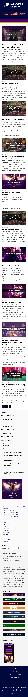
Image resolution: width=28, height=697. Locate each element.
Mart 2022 (5, 530)
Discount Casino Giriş (7, 440)
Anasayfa (3, 412)
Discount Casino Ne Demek (12, 229)
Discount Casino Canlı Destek (9, 422)
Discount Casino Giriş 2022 (12, 302)
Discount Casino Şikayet (11, 83)
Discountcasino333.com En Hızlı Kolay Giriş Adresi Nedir (13, 444)
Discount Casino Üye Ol (11, 266)
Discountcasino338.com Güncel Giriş (13, 455)
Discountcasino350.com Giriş (13, 120)
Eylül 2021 (5, 536)
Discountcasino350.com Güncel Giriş (13, 452)
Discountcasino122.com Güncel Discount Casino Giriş (14, 473)
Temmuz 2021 (6, 538)
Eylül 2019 (5, 541)
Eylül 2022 (5, 522)
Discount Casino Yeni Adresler (10, 449)
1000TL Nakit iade (7, 433)
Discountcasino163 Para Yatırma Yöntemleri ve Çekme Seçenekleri (15, 459)
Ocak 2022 (5, 534)
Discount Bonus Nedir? (7, 415)
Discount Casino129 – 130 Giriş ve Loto (13, 468)
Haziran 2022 (6, 524)
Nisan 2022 (6, 528)
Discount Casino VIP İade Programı (12, 516)
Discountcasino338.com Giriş (13, 156)
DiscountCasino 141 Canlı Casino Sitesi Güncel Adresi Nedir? (12, 342)
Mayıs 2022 (6, 526)
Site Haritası (14, 693)
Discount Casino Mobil (7, 436)
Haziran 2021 (6, 540)
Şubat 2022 (6, 532)
